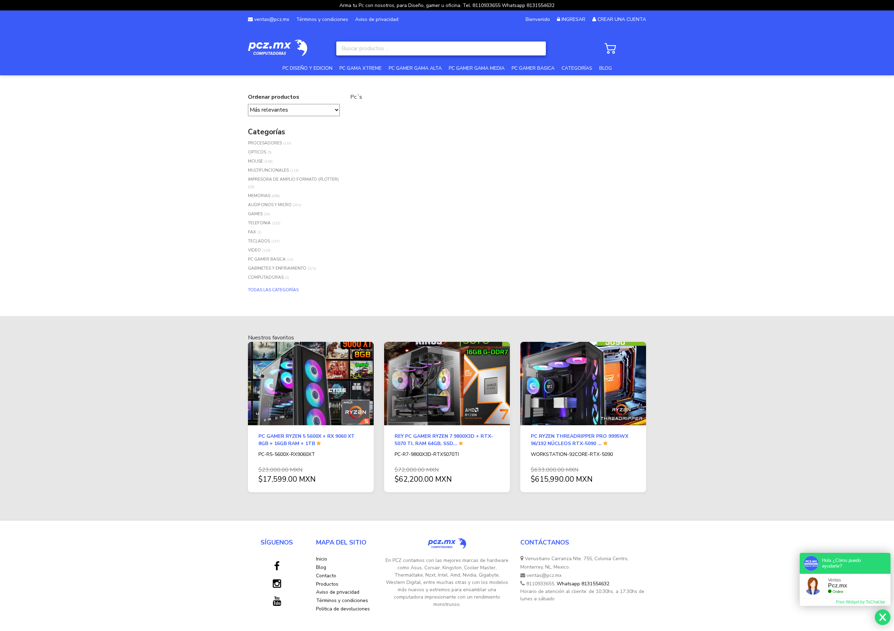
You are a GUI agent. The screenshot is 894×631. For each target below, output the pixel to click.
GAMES (255, 214)
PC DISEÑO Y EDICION (307, 68)
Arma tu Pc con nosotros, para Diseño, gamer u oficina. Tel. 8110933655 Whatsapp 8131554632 (447, 5)
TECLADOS (259, 241)
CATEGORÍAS (577, 68)
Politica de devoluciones (343, 609)
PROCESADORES (265, 143)
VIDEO (254, 250)
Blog (321, 567)
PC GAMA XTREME (360, 68)
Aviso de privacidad (376, 19)
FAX (252, 232)
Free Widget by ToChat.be (860, 602)
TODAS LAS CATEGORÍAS (273, 290)
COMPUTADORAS (266, 277)
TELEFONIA (259, 223)
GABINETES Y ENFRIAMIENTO (277, 268)
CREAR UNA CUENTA (622, 19)
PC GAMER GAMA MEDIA (477, 68)
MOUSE (255, 161)
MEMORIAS (259, 195)
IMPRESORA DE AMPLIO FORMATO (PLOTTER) (293, 179)
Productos (327, 584)
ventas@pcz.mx (271, 19)
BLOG (605, 68)
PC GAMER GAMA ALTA (415, 68)
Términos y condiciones (322, 19)
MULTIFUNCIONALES (268, 170)
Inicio (321, 559)
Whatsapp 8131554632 (583, 583)
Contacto (326, 575)
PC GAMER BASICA (533, 68)
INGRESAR (573, 19)
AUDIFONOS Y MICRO (270, 205)
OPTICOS (257, 152)
